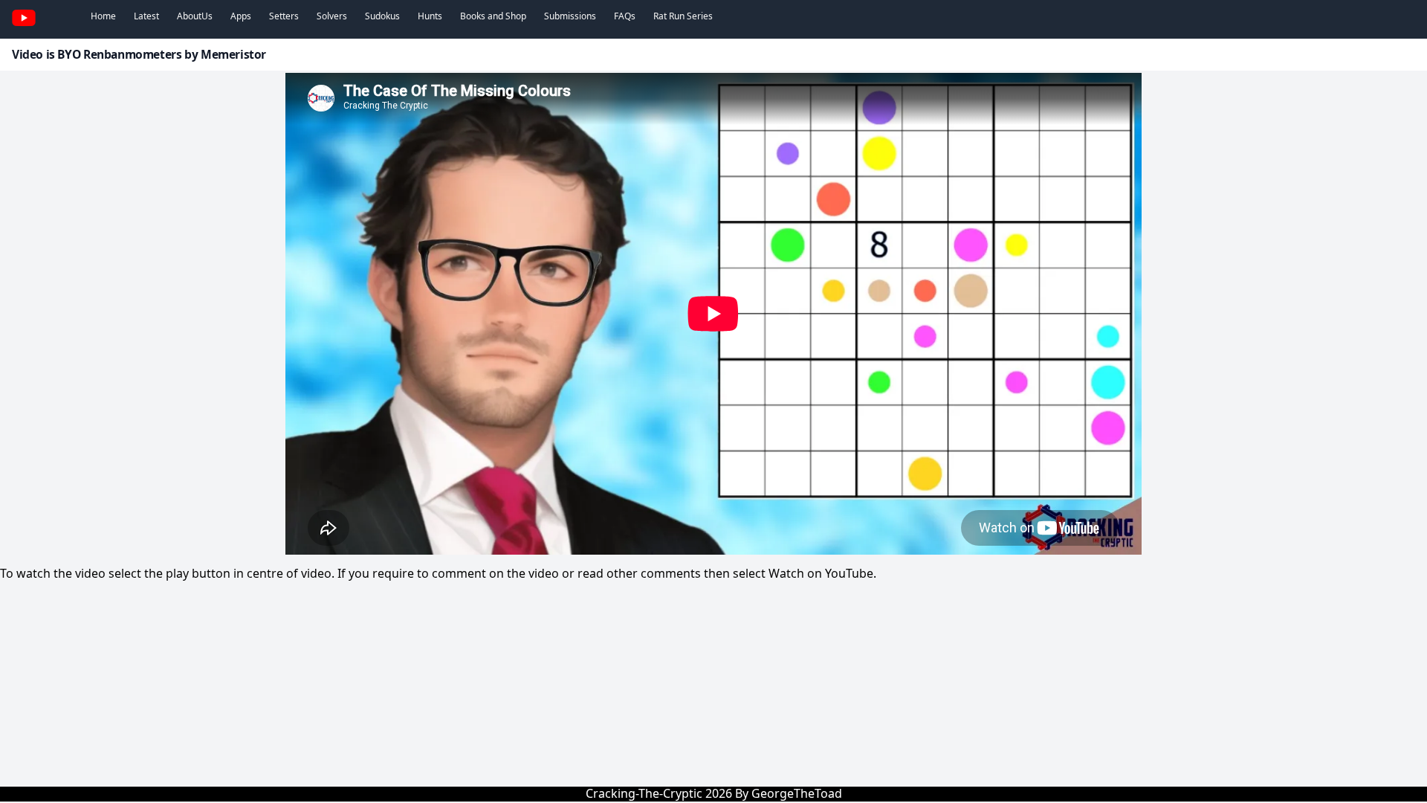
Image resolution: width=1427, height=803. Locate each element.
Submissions (570, 16)
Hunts (430, 16)
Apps (240, 16)
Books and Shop (493, 16)
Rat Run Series (683, 16)
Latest (146, 16)
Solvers (332, 16)
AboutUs (195, 16)
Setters (284, 16)
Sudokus (382, 16)
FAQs (624, 16)
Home (103, 16)
